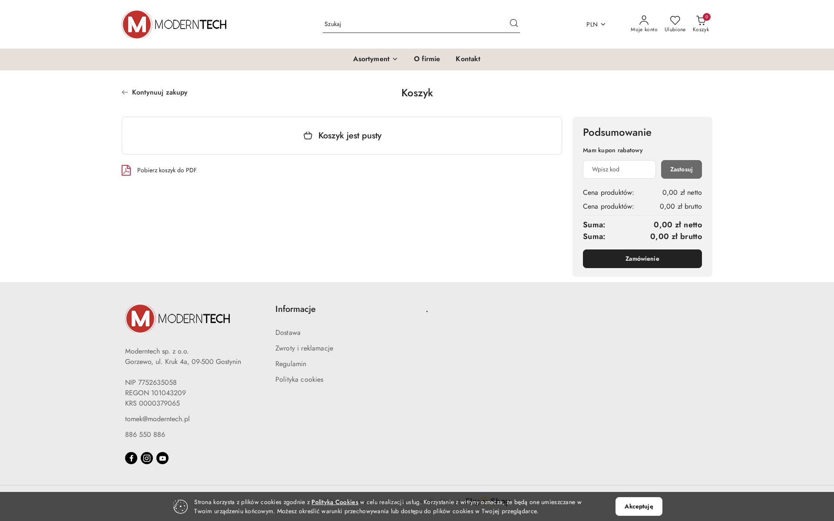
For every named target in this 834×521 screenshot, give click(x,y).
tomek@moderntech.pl (157, 419)
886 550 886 (145, 434)
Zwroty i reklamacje (304, 348)
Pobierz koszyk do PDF (167, 170)
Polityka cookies (299, 379)
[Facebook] (131, 458)
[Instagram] (147, 458)
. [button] (427, 309)
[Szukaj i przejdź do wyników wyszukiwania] (514, 24)
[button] (376, 59)
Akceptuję (639, 506)
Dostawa (288, 333)
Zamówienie (642, 258)
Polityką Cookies (334, 502)
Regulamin (290, 364)
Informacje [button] (295, 309)
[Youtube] (162, 458)
